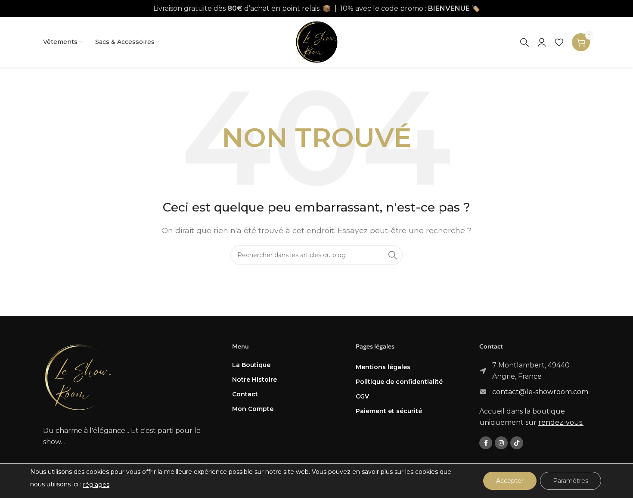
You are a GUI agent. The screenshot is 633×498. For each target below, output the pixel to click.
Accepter (510, 481)
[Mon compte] (541, 42)
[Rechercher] (524, 42)
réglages (96, 485)
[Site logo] (316, 41)
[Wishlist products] (559, 42)
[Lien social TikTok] (516, 442)
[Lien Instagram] (501, 442)
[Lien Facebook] (485, 442)
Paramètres (570, 481)
